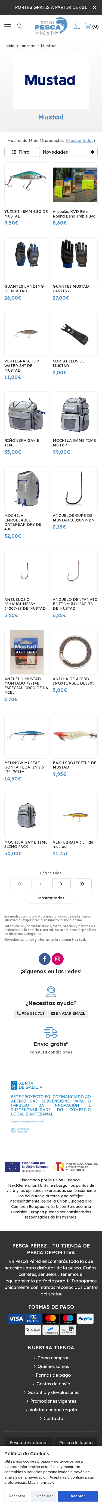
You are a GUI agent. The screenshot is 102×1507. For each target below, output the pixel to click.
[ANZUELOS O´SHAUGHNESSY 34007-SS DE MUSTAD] (27, 572)
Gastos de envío (53, 1383)
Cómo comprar (53, 1357)
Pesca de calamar (29, 1442)
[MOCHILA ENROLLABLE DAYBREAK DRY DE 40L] (27, 488)
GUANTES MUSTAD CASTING (71, 288)
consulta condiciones (51, 1052)
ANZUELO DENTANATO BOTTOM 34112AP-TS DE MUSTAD (75, 604)
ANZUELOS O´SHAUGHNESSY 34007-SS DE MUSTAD (25, 604)
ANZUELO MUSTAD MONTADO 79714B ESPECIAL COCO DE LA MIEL (26, 685)
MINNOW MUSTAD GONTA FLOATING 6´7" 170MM (24, 767)
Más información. (43, 1482)
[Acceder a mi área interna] (77, 26)
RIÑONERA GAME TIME (21, 443)
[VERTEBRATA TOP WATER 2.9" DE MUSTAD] (27, 334)
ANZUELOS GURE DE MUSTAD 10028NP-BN (74, 518)
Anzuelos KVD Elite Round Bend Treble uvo (74, 214)
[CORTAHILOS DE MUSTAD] (75, 334)
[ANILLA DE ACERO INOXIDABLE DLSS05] (75, 652)
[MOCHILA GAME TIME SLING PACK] (27, 815)
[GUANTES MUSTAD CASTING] (75, 260)
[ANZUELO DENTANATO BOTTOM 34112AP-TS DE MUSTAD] (75, 572)
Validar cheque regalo (53, 1409)
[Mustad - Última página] (82, 884)
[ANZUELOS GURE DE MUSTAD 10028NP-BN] (75, 488)
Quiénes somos (53, 1366)
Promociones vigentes (53, 1401)
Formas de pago (53, 1375)
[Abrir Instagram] (57, 959)
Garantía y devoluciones (53, 1392)
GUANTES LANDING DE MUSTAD (24, 288)
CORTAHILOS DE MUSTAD (69, 363)
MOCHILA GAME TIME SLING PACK (26, 844)
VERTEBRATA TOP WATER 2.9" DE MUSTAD (21, 366)
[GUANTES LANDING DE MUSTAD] (27, 260)
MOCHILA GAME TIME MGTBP (74, 443)
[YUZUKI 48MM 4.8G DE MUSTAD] (27, 185)
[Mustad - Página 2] (61, 884)
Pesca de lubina (76, 1442)
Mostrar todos (80, 140)
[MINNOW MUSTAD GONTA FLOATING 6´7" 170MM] (27, 736)
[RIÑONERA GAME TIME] (27, 414)
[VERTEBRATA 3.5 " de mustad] (75, 815)
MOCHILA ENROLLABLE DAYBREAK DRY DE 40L (22, 522)
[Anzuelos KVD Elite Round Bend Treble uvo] (75, 185)
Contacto (53, 1418)
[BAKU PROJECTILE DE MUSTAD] (75, 736)
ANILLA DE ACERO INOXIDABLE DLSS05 (73, 681)
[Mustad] (19, 884)
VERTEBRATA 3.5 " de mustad (73, 844)
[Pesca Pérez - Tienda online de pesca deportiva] (51, 26)
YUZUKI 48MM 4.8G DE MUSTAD (26, 214)
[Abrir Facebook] (44, 959)
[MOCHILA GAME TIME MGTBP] (75, 414)
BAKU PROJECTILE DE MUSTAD (74, 765)
